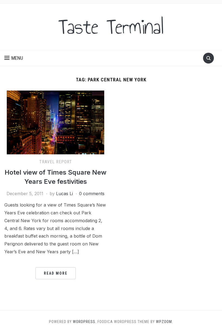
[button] (13, 58)
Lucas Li (64, 193)
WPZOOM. (164, 321)
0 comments (92, 193)
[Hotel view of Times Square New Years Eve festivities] (55, 122)
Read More (55, 273)
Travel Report (55, 161)
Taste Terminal (111, 26)
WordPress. (84, 321)
